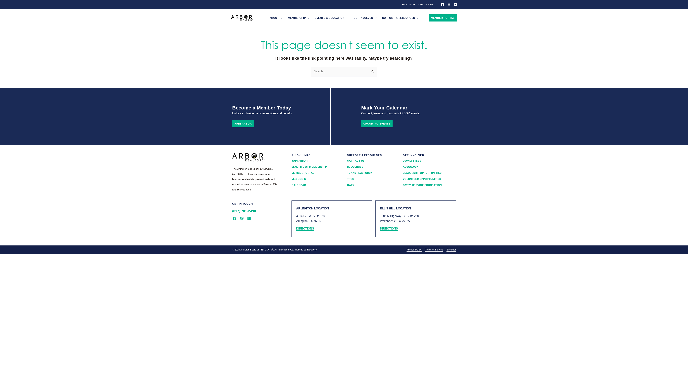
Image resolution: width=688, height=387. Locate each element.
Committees (412, 160)
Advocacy (410, 166)
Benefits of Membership (309, 166)
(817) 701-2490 (244, 211)
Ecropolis (312, 249)
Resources (355, 166)
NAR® (350, 185)
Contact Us (426, 4)
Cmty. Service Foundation (422, 185)
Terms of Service (434, 249)
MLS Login (408, 4)
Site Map (451, 249)
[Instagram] (449, 4)
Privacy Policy (414, 249)
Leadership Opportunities (422, 172)
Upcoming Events (376, 123)
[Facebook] (442, 4)
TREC (350, 178)
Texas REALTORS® (359, 172)
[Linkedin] (455, 4)
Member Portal (303, 172)
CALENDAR (299, 185)
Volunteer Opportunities (422, 178)
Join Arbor (243, 123)
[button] (281, 18)
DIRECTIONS (305, 228)
